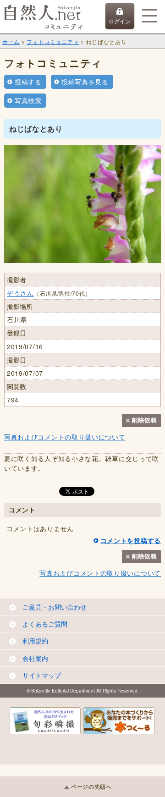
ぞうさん (20, 292)
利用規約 (35, 640)
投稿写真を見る (85, 81)
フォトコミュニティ (53, 41)
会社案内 (35, 658)
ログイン (120, 21)
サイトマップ (41, 675)
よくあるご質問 (44, 623)
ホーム (11, 41)
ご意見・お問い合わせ (54, 606)
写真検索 (28, 100)
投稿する (28, 81)
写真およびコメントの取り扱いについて (65, 436)
